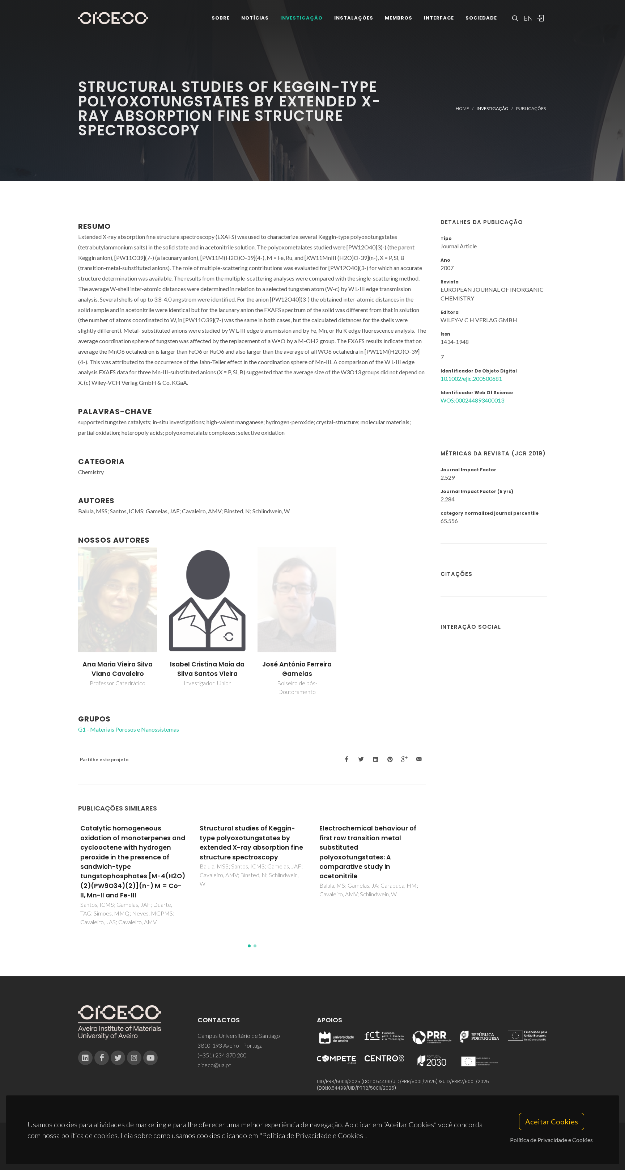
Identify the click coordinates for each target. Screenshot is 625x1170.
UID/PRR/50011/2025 (338, 1081)
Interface (439, 17)
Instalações (353, 17)
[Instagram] (134, 1058)
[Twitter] (118, 1058)
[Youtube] (150, 1058)
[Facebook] (101, 1058)
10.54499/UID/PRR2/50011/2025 (360, 1088)
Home (462, 108)
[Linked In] (85, 1058)
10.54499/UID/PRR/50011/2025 (403, 1081)
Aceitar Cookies (551, 1121)
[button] (249, 945)
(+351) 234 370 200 (222, 1055)
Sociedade (481, 17)
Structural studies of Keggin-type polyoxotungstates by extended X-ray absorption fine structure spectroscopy (251, 842)
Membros (398, 17)
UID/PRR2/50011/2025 (466, 1081)
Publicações (531, 108)
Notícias (255, 17)
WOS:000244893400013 (472, 400)
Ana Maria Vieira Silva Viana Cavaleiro (117, 669)
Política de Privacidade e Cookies (551, 1139)
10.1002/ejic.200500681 (471, 378)
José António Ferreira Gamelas (297, 669)
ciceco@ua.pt (214, 1064)
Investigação (301, 17)
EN (527, 18)
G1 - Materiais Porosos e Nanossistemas (128, 729)
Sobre (221, 17)
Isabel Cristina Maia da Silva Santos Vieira (207, 669)
